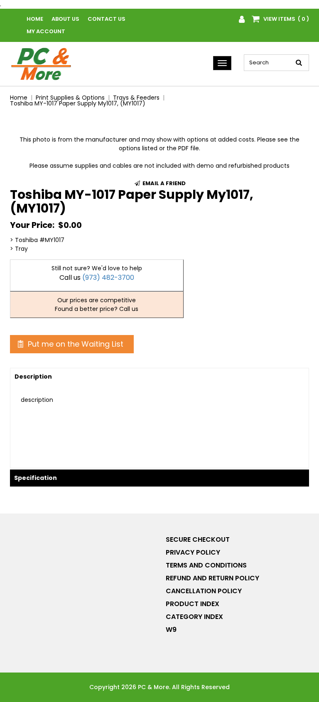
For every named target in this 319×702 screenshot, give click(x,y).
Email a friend (163, 183)
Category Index (194, 616)
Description (33, 376)
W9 (171, 629)
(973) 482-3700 (108, 277)
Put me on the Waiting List (74, 344)
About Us (65, 19)
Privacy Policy (193, 552)
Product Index (192, 604)
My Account (46, 31)
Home (35, 19)
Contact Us (106, 19)
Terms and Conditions (206, 565)
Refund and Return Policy (212, 578)
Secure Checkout (198, 539)
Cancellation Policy (204, 591)
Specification (35, 478)
